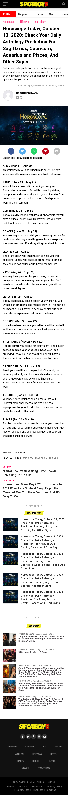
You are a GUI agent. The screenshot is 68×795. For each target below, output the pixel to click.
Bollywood (23, 14)
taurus (29, 458)
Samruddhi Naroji (27, 93)
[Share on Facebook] (11, 152)
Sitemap (51, 790)
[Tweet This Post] (22, 152)
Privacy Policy (54, 786)
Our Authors (44, 767)
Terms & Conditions (17, 786)
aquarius (41, 458)
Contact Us (23, 790)
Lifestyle (25, 21)
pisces (54, 458)
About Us (38, 790)
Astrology (40, 21)
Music (52, 14)
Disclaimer (37, 786)
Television (38, 14)
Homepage (8, 21)
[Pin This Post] (45, 152)
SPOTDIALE (7, 14)
